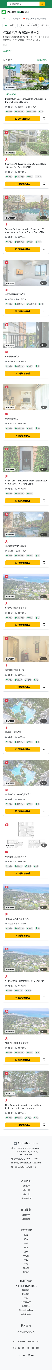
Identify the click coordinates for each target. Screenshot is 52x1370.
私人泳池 (25, 25)
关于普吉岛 (26, 1302)
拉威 (26, 1235)
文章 (26, 1298)
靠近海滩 (45, 25)
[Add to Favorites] (44, 118)
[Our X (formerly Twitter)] (28, 1348)
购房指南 (26, 1306)
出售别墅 (26, 1186)
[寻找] (42, 4)
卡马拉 (26, 1255)
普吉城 (26, 1267)
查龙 (26, 1247)
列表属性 (26, 1294)
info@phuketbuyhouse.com (27, 1162)
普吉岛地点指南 (26, 1310)
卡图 (26, 1259)
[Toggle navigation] (47, 12)
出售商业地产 (26, 1198)
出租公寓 (26, 1218)
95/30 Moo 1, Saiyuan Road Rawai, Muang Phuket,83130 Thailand (27, 1151)
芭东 (26, 1251)
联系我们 (26, 1289)
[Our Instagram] (23, 1348)
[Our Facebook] (19, 1348)
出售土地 (26, 1194)
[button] (26, 1271)
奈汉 (26, 1243)
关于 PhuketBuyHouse (26, 1285)
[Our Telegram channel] (37, 1348)
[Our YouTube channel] (33, 1348)
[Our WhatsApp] (14, 1348)
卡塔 (26, 1263)
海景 (35, 25)
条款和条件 (26, 1314)
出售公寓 (26, 1190)
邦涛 (26, 1239)
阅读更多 (7, 50)
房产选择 (16, 18)
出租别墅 (26, 1214)
